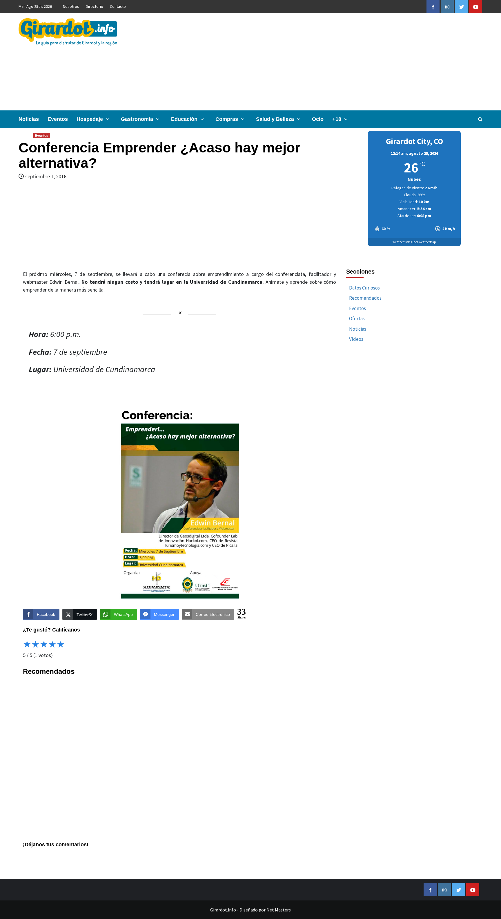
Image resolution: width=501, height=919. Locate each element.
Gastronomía (137, 119)
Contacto (118, 6)
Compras (226, 119)
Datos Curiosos (364, 288)
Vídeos (356, 339)
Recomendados (365, 298)
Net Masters (278, 910)
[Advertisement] (327, 61)
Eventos (58, 119)
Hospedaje (90, 119)
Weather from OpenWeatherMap (414, 242)
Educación (184, 119)
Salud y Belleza (275, 119)
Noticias (29, 119)
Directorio (94, 6)
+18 (336, 119)
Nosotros (71, 6)
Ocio (318, 119)
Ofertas (357, 318)
